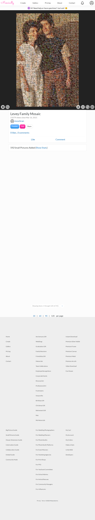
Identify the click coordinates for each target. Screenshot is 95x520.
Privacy (39, 500)
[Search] (8, 107)
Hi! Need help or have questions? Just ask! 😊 (49, 8)
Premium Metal (71, 356)
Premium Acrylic (71, 361)
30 (34, 316)
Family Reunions (41, 351)
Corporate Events (41, 376)
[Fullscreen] (92, 107)
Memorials (39, 361)
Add (22, 126)
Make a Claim (70, 445)
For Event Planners (42, 450)
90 (46, 316)
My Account (70, 435)
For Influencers (41, 489)
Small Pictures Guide (12, 435)
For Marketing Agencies (43, 455)
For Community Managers (44, 484)
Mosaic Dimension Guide (14, 440)
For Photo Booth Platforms (44, 445)
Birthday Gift (40, 401)
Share (29, 126)
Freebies (15, 126)
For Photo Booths (41, 440)
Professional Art (41, 386)
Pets (37, 415)
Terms (43, 500)
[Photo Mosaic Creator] (7, 3)
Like (33, 139)
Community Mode (12, 460)
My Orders (69, 440)
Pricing (47, 3)
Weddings (39, 341)
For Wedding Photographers (45, 430)
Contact (72, 3)
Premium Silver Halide (73, 341)
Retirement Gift (41, 410)
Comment (60, 139)
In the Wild (69, 450)
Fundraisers (40, 391)
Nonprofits (39, 396)
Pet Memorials (40, 420)
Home (8, 337)
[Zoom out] (83, 107)
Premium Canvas (71, 351)
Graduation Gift (41, 346)
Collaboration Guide (12, 450)
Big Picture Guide (11, 430)
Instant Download (71, 337)
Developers (69, 455)
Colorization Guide (12, 445)
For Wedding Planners (43, 435)
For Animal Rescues (42, 479)
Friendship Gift (41, 356)
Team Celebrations (42, 366)
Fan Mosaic (69, 371)
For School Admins (42, 474)
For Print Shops (41, 460)
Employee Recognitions (43, 371)
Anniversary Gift (41, 337)
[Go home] (88, 107)
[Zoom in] (78, 107)
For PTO (38, 464)
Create (23, 3)
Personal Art (40, 381)
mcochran (19, 121)
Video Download (71, 366)
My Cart (68, 430)
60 (40, 316)
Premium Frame (71, 346)
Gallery (35, 3)
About (59, 3)
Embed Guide (10, 455)
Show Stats (41, 147)
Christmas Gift (40, 405)
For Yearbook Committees (44, 469)
